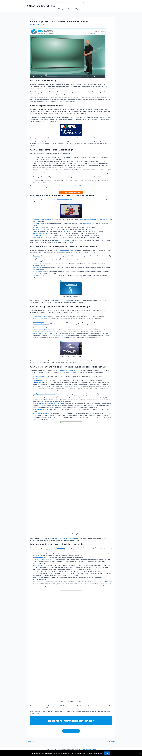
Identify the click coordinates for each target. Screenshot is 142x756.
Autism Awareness (38, 382)
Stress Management (38, 581)
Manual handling (37, 229)
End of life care (37, 271)
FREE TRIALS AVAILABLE (71, 731)
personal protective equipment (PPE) (98, 219)
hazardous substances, (67, 231)
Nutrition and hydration (39, 275)
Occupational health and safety (42, 219)
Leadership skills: (38, 559)
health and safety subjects (64, 199)
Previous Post (31, 741)
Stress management (38, 380)
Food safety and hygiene (40, 316)
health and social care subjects (63, 300)
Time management (38, 557)
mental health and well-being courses (67, 370)
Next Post (111, 741)
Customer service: (38, 318)
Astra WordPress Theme (89, 749)
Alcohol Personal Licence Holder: (42, 333)
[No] (140, 753)
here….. (38, 713)
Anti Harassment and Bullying (41, 233)
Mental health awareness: (40, 376)
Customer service (38, 577)
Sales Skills (36, 571)
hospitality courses (62, 310)
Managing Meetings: (38, 565)
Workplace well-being (39, 409)
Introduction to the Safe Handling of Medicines (46, 403)
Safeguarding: (37, 256)
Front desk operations (39, 328)
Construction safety (38, 237)
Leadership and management (41, 324)
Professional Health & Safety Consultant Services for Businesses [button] (76, 3)
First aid (35, 227)
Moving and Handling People (41, 413)
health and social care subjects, (66, 250)
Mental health (37, 267)
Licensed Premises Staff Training (42, 329)
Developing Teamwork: (39, 554)
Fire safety (36, 223)
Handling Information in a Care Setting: (44, 394)
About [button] (83, 9)
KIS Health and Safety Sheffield (41, 6)
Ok (107, 753)
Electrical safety (37, 235)
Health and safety (38, 260)
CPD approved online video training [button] (68, 9)
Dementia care (37, 263)
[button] (94, 3)
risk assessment (83, 219)
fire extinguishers (88, 223)
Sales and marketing (39, 322)
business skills (61, 548)
